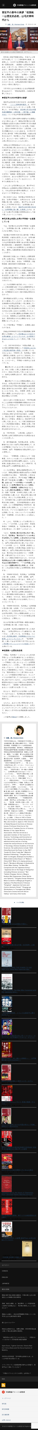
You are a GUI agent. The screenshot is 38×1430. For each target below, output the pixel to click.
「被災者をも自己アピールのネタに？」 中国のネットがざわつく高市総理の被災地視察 (19, 1338)
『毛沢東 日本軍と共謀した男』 (13, 1257)
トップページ (6, 1398)
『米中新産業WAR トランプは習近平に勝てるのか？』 (18, 1014)
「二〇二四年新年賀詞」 (19, 105)
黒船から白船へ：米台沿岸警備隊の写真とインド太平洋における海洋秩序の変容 (19, 1315)
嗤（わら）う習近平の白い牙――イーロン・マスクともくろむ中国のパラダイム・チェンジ (19, 1036)
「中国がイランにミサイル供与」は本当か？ (16, 1373)
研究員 (4, 1403)
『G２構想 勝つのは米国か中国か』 (15, 924)
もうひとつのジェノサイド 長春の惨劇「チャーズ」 (18, 1103)
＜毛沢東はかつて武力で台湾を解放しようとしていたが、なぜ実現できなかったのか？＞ (18, 336)
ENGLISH (5, 1277)
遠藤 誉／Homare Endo (16, 24)
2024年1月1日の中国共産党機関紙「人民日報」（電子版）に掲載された (19, 112)
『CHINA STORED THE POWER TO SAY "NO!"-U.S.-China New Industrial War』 (17, 968)
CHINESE (5, 1271)
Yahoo (14, 717)
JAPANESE (5, 1283)
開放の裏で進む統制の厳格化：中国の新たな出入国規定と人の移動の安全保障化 (19, 1296)
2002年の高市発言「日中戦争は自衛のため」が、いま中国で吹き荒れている (18, 1357)
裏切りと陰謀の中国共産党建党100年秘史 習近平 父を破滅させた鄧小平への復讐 (19, 1148)
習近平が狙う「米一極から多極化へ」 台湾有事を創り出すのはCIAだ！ (19, 1059)
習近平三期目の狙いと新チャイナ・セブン (17, 1081)
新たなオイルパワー (8, 1322)
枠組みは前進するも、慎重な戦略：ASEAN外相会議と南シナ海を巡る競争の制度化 (19, 1330)
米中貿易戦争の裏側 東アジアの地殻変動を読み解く (19, 1216)
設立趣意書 (5, 1414)
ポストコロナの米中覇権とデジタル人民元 (17, 1170)
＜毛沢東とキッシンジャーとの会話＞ (16, 644)
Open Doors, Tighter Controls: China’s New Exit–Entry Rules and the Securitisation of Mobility (17, 1348)
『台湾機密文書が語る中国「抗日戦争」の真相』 (18, 946)
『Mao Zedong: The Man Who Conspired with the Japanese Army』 (19, 991)
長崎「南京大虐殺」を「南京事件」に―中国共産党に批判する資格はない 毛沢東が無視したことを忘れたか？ (19, 1306)
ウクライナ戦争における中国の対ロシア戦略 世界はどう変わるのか (19, 1125)
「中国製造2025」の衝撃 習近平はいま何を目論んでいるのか (19, 1239)
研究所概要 (5, 1409)
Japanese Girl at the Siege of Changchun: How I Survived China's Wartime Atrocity (18, 1193)
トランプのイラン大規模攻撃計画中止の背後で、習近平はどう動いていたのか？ (19, 1366)
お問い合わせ (6, 1420)
